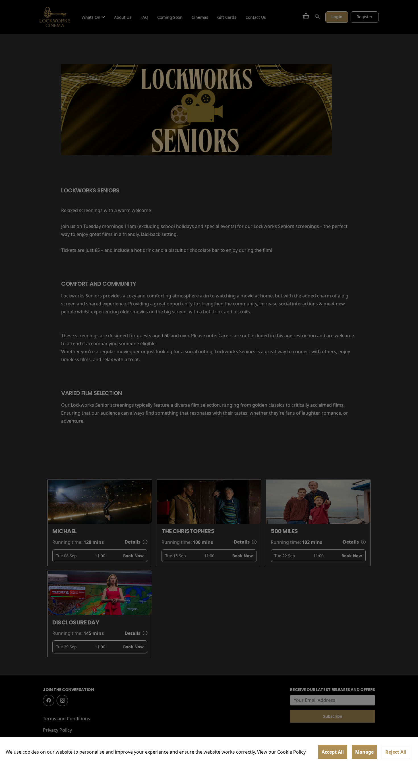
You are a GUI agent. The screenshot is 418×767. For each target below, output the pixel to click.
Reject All (395, 752)
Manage (364, 752)
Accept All (333, 752)
